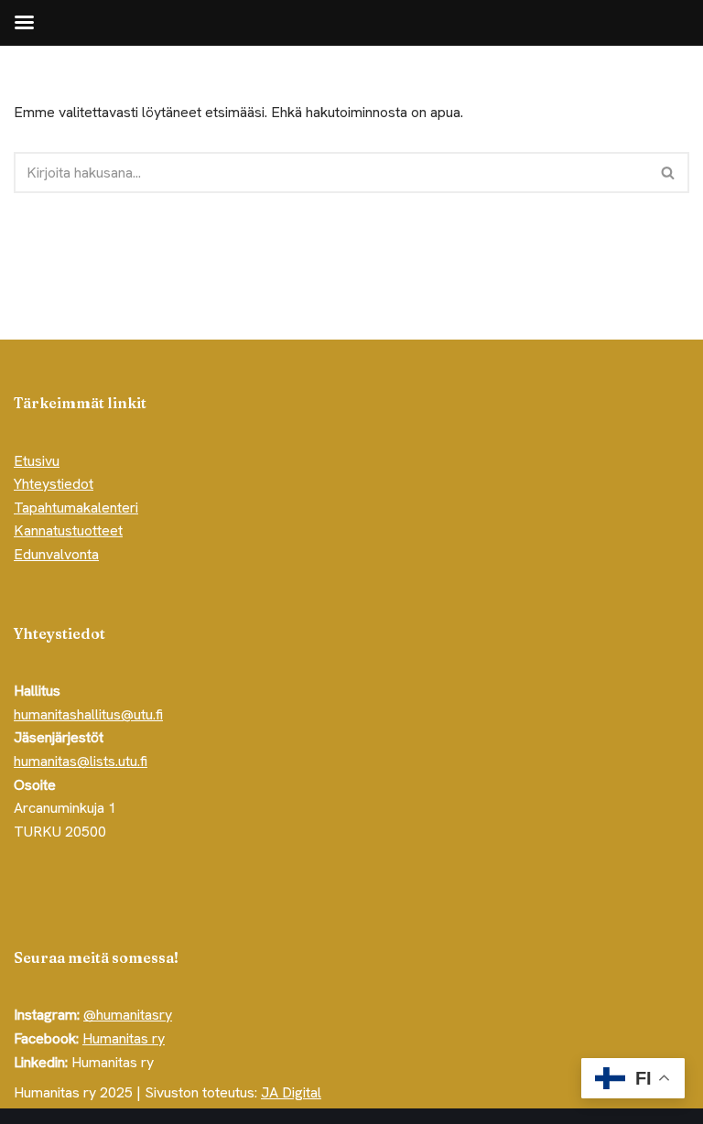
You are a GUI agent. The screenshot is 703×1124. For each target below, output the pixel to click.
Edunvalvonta (56, 554)
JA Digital (291, 1092)
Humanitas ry (123, 1038)
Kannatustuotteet (68, 530)
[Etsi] (668, 172)
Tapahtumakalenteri (76, 507)
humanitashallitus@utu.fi (88, 714)
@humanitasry (127, 1014)
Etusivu (36, 460)
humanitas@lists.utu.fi (80, 761)
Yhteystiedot (53, 483)
